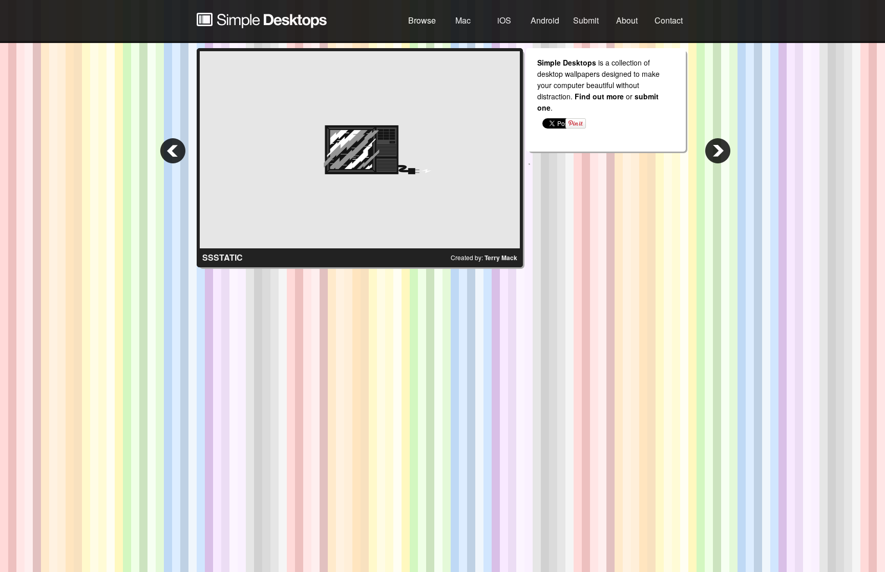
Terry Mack (500, 257)
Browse (422, 20)
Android (545, 20)
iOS (504, 20)
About (627, 20)
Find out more (599, 96)
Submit (586, 20)
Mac (463, 20)
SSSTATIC (222, 257)
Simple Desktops (262, 20)
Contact (669, 20)
